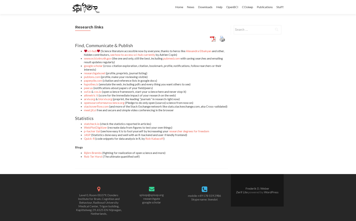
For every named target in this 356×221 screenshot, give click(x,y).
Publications (265, 7)
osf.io (87, 91)
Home (179, 7)
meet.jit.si (90, 110)
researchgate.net (94, 73)
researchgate (151, 198)
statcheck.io (92, 123)
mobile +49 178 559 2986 (204, 195)
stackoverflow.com (96, 106)
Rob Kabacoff (154, 138)
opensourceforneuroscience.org (104, 102)
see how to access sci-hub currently (132, 54)
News (190, 7)
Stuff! (280, 7)
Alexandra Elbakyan (198, 51)
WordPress (270, 192)
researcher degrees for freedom (189, 131)
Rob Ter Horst (93, 156)
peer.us (88, 88)
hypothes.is (91, 84)
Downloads (205, 7)
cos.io (97, 91)
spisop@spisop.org (151, 195)
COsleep (247, 7)
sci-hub (92, 51)
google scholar (93, 65)
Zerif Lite (242, 192)
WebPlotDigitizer (95, 127)
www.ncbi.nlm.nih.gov (98, 58)
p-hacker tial (92, 131)
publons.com (92, 77)
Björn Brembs (93, 152)
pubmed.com (171, 58)
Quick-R (89, 138)
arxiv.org (89, 99)
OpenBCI (232, 7)
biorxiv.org (105, 99)
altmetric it (91, 95)
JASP (87, 135)
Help (219, 7)
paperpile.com (93, 80)
